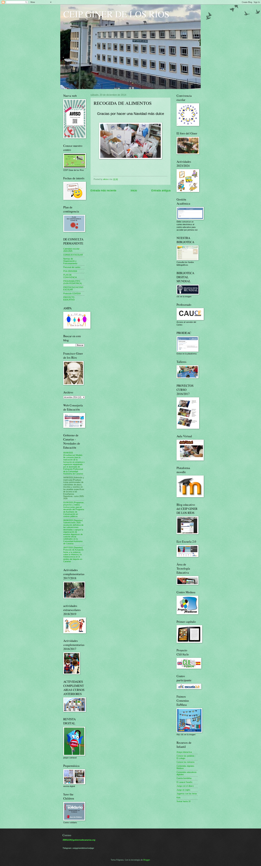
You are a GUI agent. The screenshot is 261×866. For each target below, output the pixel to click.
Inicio (134, 190)
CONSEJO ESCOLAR (73, 255)
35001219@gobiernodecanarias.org (79, 840)
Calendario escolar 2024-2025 (71, 250)
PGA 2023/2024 (70, 271)
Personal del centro (71, 267)
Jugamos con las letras (187, 794)
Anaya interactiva (184, 752)
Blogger (146, 860)
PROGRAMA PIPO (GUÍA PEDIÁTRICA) (72, 282)
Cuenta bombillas (184, 778)
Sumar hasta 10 (183, 801)
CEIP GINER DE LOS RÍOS (116, 14)
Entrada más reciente (103, 190)
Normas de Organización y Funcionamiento (70, 261)
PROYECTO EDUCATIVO (69, 298)
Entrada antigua (161, 190)
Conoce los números (186, 762)
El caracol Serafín (184, 782)
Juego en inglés (183, 790)
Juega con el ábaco (185, 786)
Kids (178, 797)
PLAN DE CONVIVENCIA (70, 276)
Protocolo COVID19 (72, 293)
